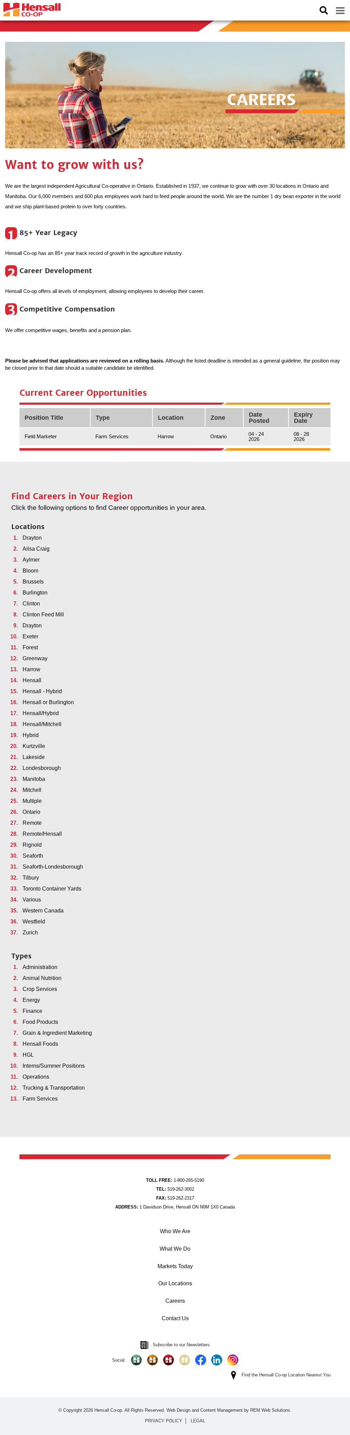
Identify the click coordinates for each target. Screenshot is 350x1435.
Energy (31, 1000)
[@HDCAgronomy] (136, 1359)
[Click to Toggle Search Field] (324, 10)
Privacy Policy (163, 1420)
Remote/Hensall (42, 834)
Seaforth (33, 856)
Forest (30, 647)
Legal (198, 1420)
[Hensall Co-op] (30, 8)
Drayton (32, 538)
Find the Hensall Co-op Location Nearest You (286, 1374)
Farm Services (40, 1099)
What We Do (175, 1249)
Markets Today (175, 1266)
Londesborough (42, 768)
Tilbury (31, 878)
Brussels (33, 582)
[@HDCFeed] (152, 1359)
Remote (32, 823)
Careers (175, 1301)
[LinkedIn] (216, 1359)
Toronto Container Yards (52, 889)
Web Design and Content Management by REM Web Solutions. (229, 1410)
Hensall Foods (40, 1044)
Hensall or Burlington (48, 702)
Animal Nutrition (42, 978)
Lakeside (34, 757)
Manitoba (34, 779)
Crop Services (40, 989)
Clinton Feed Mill (43, 614)
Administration (40, 967)
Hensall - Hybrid (42, 691)
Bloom (30, 571)
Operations (36, 1077)
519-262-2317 (175, 1198)
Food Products (40, 1022)
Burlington (35, 593)
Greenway (35, 658)
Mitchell (32, 790)
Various (32, 900)
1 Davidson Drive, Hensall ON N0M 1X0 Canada (175, 1207)
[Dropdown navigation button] (340, 10)
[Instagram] (232, 1359)
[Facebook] (200, 1359)
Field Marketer (41, 436)
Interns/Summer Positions (54, 1066)
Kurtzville (34, 746)
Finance (32, 1011)
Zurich (30, 932)
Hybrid (31, 735)
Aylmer (31, 560)
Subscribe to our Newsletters (181, 1344)
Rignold (32, 845)
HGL (28, 1055)
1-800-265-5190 (175, 1180)
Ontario (31, 812)
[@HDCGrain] (168, 1359)
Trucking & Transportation (54, 1088)
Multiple (32, 801)
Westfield (34, 921)
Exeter (30, 636)
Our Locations (175, 1283)
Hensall (32, 680)
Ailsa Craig (36, 549)
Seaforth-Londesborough (53, 867)
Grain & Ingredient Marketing (57, 1033)
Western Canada (43, 910)
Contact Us (175, 1318)
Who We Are (175, 1231)
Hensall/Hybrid (41, 713)
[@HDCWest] (184, 1359)
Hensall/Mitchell (42, 724)
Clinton (31, 603)
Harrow (31, 669)
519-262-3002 (175, 1189)
